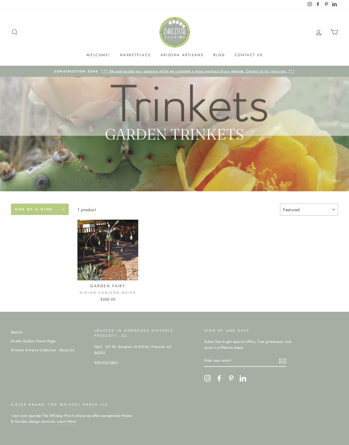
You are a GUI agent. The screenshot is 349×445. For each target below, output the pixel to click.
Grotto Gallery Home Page (33, 341)
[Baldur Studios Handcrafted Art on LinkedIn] (243, 378)
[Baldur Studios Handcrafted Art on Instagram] (207, 378)
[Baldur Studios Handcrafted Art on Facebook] (219, 378)
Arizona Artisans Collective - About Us (42, 350)
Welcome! (98, 54)
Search (16, 332)
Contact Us (249, 54)
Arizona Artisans (182, 54)
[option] (174, 71)
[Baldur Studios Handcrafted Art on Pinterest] (231, 378)
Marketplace (135, 54)
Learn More (66, 421)
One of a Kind (34, 209)
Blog (219, 54)
